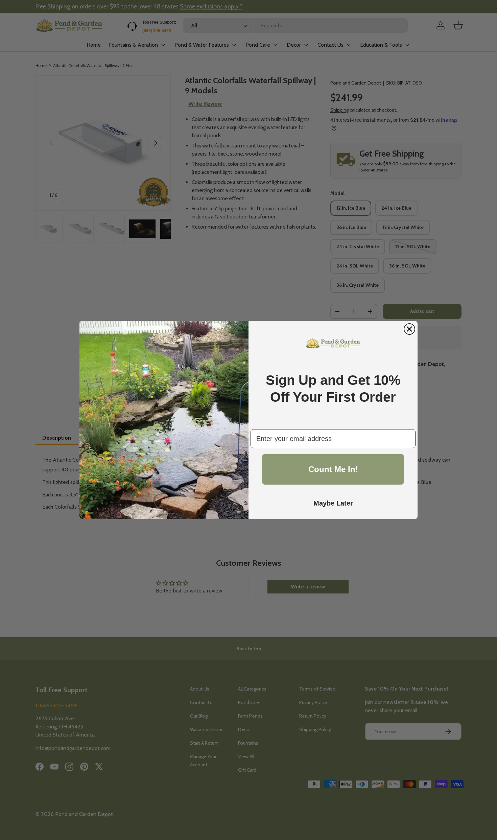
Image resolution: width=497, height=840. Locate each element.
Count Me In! (333, 469)
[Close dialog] (409, 329)
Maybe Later (333, 503)
